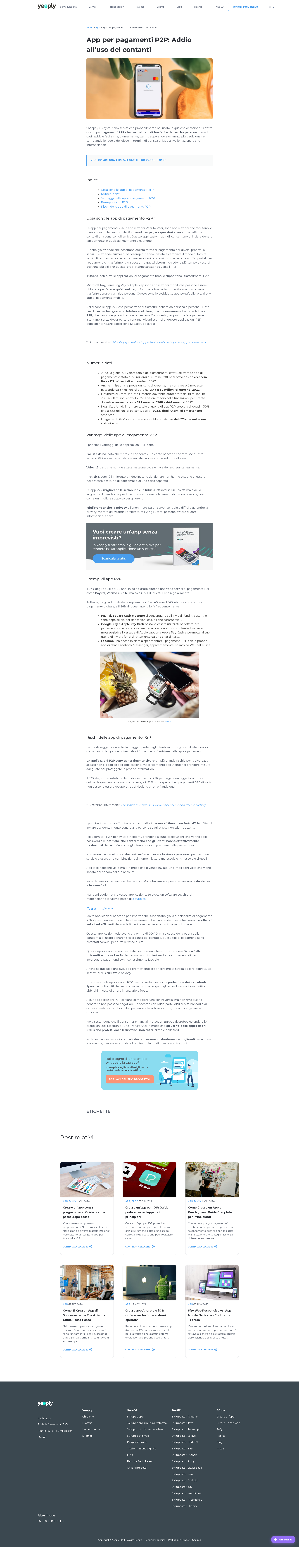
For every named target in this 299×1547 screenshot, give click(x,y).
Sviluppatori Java (182, 1423)
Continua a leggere (75, 1246)
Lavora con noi (91, 1429)
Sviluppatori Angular (185, 1416)
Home (89, 27)
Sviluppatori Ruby (183, 1461)
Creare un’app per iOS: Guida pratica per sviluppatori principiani (146, 1212)
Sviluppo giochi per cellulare (145, 1429)
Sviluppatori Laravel (184, 1435)
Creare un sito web (228, 1423)
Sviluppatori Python (184, 1454)
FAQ (219, 1429)
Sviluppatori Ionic (183, 1474)
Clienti (160, 7)
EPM (130, 1454)
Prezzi (220, 1448)
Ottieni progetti (137, 1467)
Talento (140, 7)
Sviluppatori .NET (183, 1448)
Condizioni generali (155, 1540)
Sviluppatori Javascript (186, 1429)
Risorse (198, 7)
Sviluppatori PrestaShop (187, 1499)
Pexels (167, 721)
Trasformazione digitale (141, 1448)
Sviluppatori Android (185, 1480)
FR (51, 1521)
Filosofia (87, 1423)
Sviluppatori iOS (182, 1486)
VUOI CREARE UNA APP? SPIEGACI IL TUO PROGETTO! (126, 160)
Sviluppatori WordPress (186, 1493)
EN (45, 1521)
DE (57, 1521)
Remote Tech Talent (140, 1461)
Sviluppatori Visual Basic (187, 1467)
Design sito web (137, 1442)
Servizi (92, 7)
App (97, 27)
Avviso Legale (134, 1540)
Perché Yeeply (116, 7)
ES (269, 7)
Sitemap (87, 1435)
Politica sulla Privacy (179, 1540)
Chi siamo (88, 1416)
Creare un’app (226, 1416)
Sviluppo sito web (138, 1435)
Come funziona (68, 7)
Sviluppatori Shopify (184, 1506)
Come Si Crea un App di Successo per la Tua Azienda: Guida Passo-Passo (84, 1315)
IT (63, 1521)
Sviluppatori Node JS (185, 1442)
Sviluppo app (135, 1416)
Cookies (196, 1540)
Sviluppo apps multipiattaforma (147, 1423)
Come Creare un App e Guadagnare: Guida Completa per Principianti (210, 1212)
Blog (179, 7)
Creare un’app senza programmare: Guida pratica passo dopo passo (84, 1212)
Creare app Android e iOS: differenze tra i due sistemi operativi (145, 1315)
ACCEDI (220, 7)
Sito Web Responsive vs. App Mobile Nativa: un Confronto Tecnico (209, 1315)
